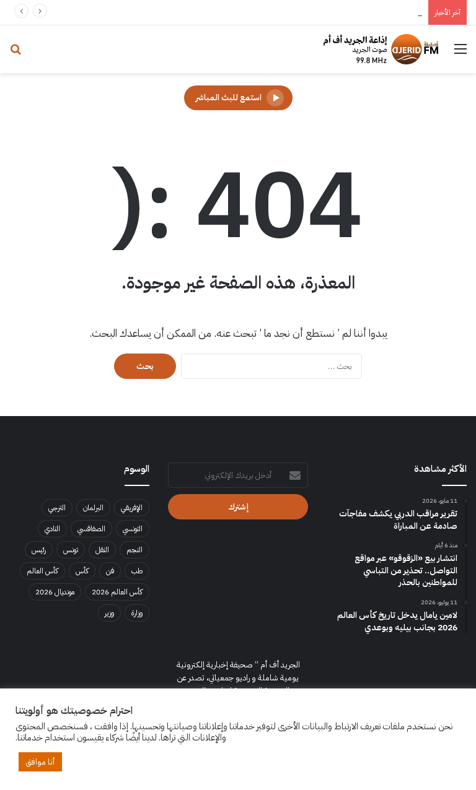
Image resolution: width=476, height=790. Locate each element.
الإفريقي (132, 507)
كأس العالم (42, 570)
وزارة (137, 613)
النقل (102, 549)
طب (137, 570)
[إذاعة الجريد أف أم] (381, 49)
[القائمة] (460, 53)
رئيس (39, 549)
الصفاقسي (91, 528)
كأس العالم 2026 (117, 591)
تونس (70, 549)
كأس (82, 570)
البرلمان (93, 507)
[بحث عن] (15, 53)
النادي (52, 528)
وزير (109, 613)
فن (110, 570)
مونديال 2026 (54, 591)
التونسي (133, 528)
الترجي (57, 507)
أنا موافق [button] (40, 762)
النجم (134, 549)
